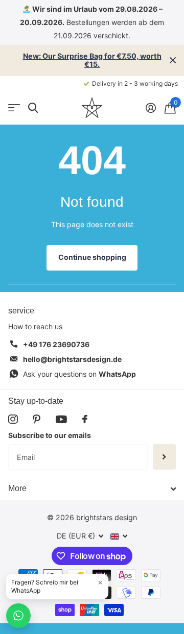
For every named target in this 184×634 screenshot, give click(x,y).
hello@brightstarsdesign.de (72, 359)
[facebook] (84, 419)
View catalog (14, 108)
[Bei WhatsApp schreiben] (18, 615)
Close (173, 60)
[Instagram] (12, 419)
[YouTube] (61, 419)
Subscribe (164, 457)
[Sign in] (150, 107)
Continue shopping (92, 257)
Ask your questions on (79, 374)
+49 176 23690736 (56, 344)
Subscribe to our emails (49, 435)
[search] (33, 107)
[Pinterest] (36, 419)
